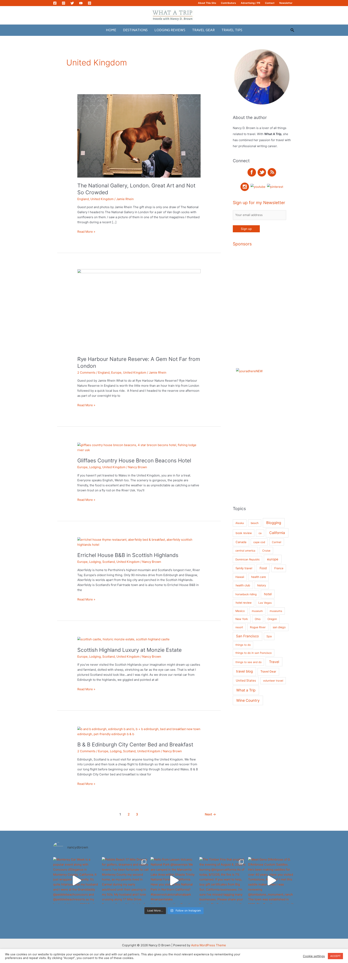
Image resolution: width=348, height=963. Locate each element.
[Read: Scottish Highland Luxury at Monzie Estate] (123, 639)
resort (239, 627)
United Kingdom (102, 199)
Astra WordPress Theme (208, 945)
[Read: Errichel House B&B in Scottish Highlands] (139, 542)
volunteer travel (273, 680)
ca (260, 533)
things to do (243, 644)
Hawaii (239, 577)
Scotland (108, 562)
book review (244, 533)
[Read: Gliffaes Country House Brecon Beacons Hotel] (139, 447)
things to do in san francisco (253, 652)
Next (210, 814)
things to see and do (248, 662)
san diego (279, 627)
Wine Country (248, 700)
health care (258, 577)
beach (255, 523)
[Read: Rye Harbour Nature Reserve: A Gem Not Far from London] (139, 310)
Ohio (258, 619)
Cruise (266, 550)
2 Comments (86, 372)
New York (241, 619)
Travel (274, 662)
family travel (244, 568)
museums (276, 611)
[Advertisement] (275, 311)
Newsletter (285, 2)
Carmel (276, 542)
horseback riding (246, 594)
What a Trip (246, 690)
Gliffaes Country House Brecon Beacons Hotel (134, 460)
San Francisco (247, 636)
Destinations (135, 30)
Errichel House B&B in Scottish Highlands (127, 555)
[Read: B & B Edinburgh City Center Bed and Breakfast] (139, 731)
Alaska (239, 523)
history (261, 585)
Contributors (228, 2)
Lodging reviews (169, 30)
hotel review (244, 602)
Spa (269, 636)
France (278, 568)
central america (245, 550)
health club (243, 585)
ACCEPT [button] (335, 956)
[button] (292, 30)
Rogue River (258, 627)
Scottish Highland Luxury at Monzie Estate (129, 650)
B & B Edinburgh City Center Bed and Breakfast (135, 744)
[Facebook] (55, 3)
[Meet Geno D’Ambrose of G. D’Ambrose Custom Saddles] (271, 880)
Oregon (272, 619)
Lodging (95, 467)
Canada (241, 542)
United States (246, 680)
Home (111, 30)
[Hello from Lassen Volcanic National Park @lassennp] (174, 880)
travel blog (244, 671)
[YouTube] (81, 3)
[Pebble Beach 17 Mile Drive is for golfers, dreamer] (125, 880)
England (83, 199)
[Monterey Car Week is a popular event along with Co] (76, 880)
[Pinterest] (89, 3)
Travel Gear (203, 30)
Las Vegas (265, 602)
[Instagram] (63, 3)
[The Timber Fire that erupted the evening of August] (222, 880)
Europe (116, 372)
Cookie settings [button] (314, 956)
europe (272, 559)
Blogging (273, 523)
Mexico (240, 611)
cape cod (259, 542)
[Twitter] (72, 3)
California (277, 533)
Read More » (86, 231)
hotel (268, 594)
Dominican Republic (247, 559)
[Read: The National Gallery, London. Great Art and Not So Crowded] (139, 135)
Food (263, 568)
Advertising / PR (250, 2)
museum (257, 611)
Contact (269, 2)
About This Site (207, 2)
